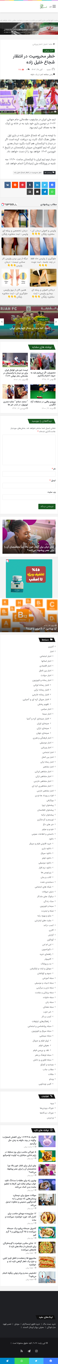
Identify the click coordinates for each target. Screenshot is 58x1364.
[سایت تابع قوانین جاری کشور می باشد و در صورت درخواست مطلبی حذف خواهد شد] (29, 28)
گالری (51, 930)
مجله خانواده (48, 997)
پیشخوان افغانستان (45, 810)
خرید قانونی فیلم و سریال (40, 843)
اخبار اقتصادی (45, 666)
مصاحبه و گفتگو (47, 1064)
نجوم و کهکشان (44, 973)
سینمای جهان (42, 733)
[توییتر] (45, 185)
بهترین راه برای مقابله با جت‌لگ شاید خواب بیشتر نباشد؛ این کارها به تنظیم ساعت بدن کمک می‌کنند (20, 1184)
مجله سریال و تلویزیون (41, 1031)
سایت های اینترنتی (43, 920)
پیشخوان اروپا (48, 805)
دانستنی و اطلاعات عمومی (43, 834)
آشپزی (51, 646)
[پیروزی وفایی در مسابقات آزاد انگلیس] (43, 391)
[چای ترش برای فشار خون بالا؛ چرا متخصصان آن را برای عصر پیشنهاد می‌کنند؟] (47, 1169)
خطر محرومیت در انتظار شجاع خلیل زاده (28, 172)
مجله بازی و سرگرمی (45, 987)
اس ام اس (46, 944)
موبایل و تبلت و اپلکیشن (40, 968)
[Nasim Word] (43, 6)
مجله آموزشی (48, 978)
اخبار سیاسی (46, 709)
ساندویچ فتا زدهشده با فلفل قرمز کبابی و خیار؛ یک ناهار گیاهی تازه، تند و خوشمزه (19, 1261)
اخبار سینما (46, 714)
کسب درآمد (48, 925)
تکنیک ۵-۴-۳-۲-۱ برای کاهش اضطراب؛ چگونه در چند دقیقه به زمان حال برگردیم (19, 1140)
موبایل (16, 1324)
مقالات (51, 1074)
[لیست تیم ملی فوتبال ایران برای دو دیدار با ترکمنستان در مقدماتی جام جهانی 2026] (15, 360)
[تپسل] (7, 560)
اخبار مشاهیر (48, 766)
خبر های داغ (48, 824)
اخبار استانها (46, 661)
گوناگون (50, 939)
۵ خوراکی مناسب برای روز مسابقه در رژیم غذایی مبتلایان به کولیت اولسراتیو (19, 1153)
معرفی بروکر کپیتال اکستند (33, 1327)
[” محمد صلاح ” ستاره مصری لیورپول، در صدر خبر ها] (15, 391)
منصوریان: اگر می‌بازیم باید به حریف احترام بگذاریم (43, 374)
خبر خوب (47, 1012)
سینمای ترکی (43, 728)
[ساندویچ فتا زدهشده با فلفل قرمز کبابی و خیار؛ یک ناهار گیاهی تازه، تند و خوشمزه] (47, 1262)
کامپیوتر (48, 959)
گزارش (51, 935)
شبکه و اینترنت (47, 911)
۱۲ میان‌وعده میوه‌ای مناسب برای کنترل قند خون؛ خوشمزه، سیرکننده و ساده (20, 1217)
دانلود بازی (46, 848)
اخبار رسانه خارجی (40, 694)
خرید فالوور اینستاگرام (31, 1324)
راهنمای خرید (45, 954)
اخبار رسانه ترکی (41, 690)
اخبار (45, 44)
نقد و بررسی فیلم (41, 1050)
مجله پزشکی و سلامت (44, 992)
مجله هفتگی (48, 1007)
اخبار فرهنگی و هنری (42, 738)
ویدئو (51, 1079)
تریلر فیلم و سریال (41, 1040)
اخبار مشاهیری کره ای (41, 786)
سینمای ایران (43, 723)
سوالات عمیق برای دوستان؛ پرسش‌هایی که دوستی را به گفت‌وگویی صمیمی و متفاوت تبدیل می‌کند (21, 1200)
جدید (49, 69)
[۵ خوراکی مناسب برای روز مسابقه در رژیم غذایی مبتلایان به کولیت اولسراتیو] (47, 1156)
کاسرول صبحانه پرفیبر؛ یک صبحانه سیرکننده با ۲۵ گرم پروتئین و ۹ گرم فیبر (21, 1232)
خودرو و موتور (48, 829)
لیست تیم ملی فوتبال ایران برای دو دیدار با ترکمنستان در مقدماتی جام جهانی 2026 (15, 373)
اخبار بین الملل (45, 670)
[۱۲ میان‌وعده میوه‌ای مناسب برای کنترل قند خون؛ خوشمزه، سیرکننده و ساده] (47, 1218)
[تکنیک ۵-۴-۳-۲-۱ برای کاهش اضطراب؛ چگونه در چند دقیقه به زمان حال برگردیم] (47, 1141)
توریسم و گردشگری (45, 819)
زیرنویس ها (46, 872)
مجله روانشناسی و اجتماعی (39, 1026)
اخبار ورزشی (37, 44)
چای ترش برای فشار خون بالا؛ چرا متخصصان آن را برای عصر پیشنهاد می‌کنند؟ (21, 1169)
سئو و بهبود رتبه (44, 915)
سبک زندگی (49, 901)
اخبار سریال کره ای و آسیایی (36, 699)
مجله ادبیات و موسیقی (44, 983)
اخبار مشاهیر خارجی (42, 781)
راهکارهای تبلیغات (40, 1021)
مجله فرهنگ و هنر (43, 1055)
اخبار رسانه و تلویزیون (41, 680)
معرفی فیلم (44, 1045)
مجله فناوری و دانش (42, 1060)
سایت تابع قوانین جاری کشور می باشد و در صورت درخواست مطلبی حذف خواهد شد (29, 20)
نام (54, 468)
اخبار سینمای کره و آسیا (38, 718)
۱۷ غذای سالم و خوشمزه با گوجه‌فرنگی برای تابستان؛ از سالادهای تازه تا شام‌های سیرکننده (19, 1246)
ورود (52, 1103)
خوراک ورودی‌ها (47, 1108)
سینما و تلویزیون (47, 906)
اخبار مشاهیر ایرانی (43, 771)
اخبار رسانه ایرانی (41, 685)
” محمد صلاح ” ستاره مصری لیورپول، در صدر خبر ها (15, 403)
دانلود (51, 839)
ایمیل (53, 480)
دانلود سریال (46, 853)
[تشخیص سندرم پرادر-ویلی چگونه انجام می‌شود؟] (47, 1277)
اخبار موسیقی (45, 742)
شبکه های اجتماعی (43, 887)
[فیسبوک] (52, 185)
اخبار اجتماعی (45, 656)
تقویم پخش (43, 704)
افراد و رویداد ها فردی (44, 795)
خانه (51, 44)
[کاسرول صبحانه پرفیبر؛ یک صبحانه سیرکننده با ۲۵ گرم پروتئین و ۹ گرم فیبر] (47, 1232)
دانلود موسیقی (45, 863)
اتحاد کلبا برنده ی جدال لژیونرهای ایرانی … (29, 330)
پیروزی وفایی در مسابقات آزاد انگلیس (43, 403)
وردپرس (50, 1117)
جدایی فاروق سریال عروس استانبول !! (38, 629)
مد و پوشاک (46, 963)
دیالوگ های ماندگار (45, 896)
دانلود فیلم (46, 858)
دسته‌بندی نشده (47, 882)
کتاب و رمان (46, 877)
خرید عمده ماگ (49, 1324)
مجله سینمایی (45, 1036)
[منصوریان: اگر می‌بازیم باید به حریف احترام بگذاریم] (43, 361)
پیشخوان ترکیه (47, 814)
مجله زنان (49, 1002)
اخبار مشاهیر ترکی (43, 776)
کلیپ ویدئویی (45, 1084)
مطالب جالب (48, 1069)
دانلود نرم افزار (45, 867)
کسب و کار (46, 1016)
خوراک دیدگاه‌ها (47, 1113)
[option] (29, 322)
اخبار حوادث (46, 675)
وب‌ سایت (51, 492)
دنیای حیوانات (48, 891)
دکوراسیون (46, 949)
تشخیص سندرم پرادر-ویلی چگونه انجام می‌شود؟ (30, 550)
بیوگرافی (50, 800)
